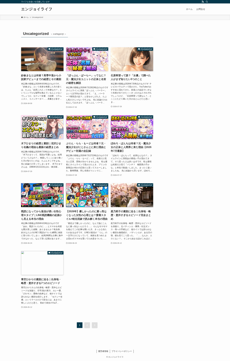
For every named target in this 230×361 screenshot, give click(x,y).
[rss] (203, 1)
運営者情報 (103, 351)
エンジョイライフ (36, 9)
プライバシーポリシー (122, 351)
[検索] (207, 1)
